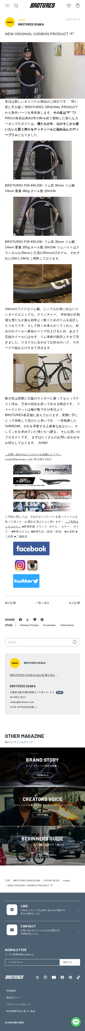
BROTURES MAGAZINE (26, 880)
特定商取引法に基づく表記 (21, 1011)
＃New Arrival (66, 625)
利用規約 (11, 990)
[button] (7, 6)
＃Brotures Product (29, 625)
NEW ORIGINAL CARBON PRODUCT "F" (30, 885)
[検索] (75, 642)
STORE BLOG (52, 880)
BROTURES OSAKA (31, 24)
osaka (66, 880)
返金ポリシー (14, 997)
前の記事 (10, 602)
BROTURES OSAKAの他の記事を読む (32, 675)
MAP (59, 692)
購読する (67, 962)
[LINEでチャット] (76, 1022)
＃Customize (49, 625)
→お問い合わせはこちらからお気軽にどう (33, 454)
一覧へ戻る (43, 602)
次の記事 (74, 602)
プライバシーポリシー (19, 1004)
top (7, 880)
